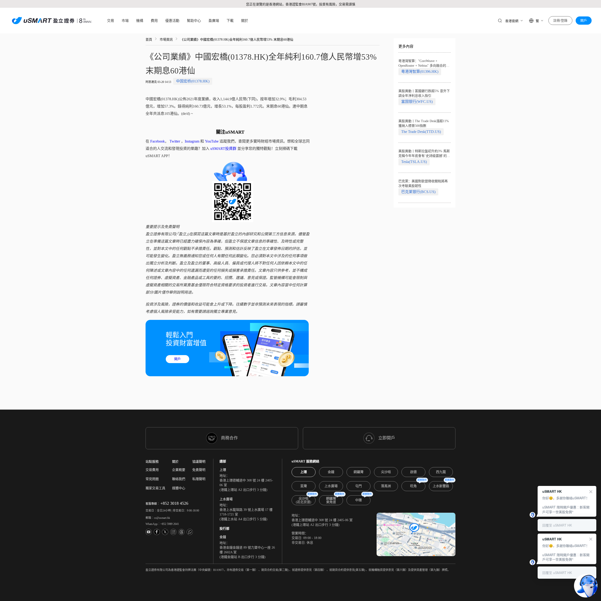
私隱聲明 (198, 479)
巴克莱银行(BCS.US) (418, 192)
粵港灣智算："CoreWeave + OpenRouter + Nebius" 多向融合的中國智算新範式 (423, 63)
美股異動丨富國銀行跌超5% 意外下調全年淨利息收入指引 (424, 93)
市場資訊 (166, 39)
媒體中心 (178, 488)
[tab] (304, 472)
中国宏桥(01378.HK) (192, 81)
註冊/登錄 (560, 20)
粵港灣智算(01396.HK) (419, 72)
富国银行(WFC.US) (417, 102)
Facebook (157, 141)
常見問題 (152, 479)
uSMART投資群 (223, 149)
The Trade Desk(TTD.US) (421, 132)
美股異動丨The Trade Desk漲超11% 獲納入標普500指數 (423, 123)
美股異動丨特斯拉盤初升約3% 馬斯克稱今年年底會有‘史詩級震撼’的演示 (424, 153)
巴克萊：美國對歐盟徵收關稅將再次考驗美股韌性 (423, 183)
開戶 (583, 20)
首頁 (149, 39)
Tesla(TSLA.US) (414, 162)
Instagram (192, 141)
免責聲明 (198, 470)
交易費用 (152, 470)
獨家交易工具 (155, 488)
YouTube (212, 141)
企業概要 (178, 470)
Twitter (175, 141)
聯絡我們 (178, 479)
